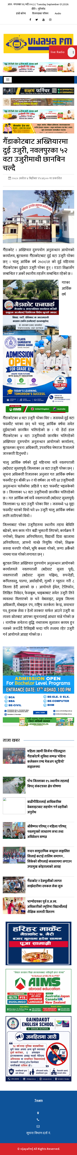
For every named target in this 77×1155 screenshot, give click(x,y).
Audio (58, 13)
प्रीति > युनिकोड (38, 9)
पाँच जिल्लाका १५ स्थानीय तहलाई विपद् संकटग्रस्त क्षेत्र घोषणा (48, 784)
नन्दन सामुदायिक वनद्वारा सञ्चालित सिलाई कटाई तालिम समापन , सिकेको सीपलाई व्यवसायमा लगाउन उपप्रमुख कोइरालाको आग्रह (49, 859)
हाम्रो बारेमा (21, 13)
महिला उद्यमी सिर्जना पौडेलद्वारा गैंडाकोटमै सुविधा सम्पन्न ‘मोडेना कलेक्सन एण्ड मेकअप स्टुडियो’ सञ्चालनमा (46, 759)
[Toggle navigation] (8, 80)
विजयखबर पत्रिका (40, 13)
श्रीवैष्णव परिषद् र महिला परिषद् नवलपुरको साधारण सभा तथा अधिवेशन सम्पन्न (46, 832)
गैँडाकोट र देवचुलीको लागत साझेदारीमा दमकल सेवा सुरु (45, 883)
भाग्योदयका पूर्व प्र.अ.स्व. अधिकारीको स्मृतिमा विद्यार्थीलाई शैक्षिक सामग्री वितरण (47, 907)
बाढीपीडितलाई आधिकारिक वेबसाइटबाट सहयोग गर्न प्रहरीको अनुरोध (47, 807)
